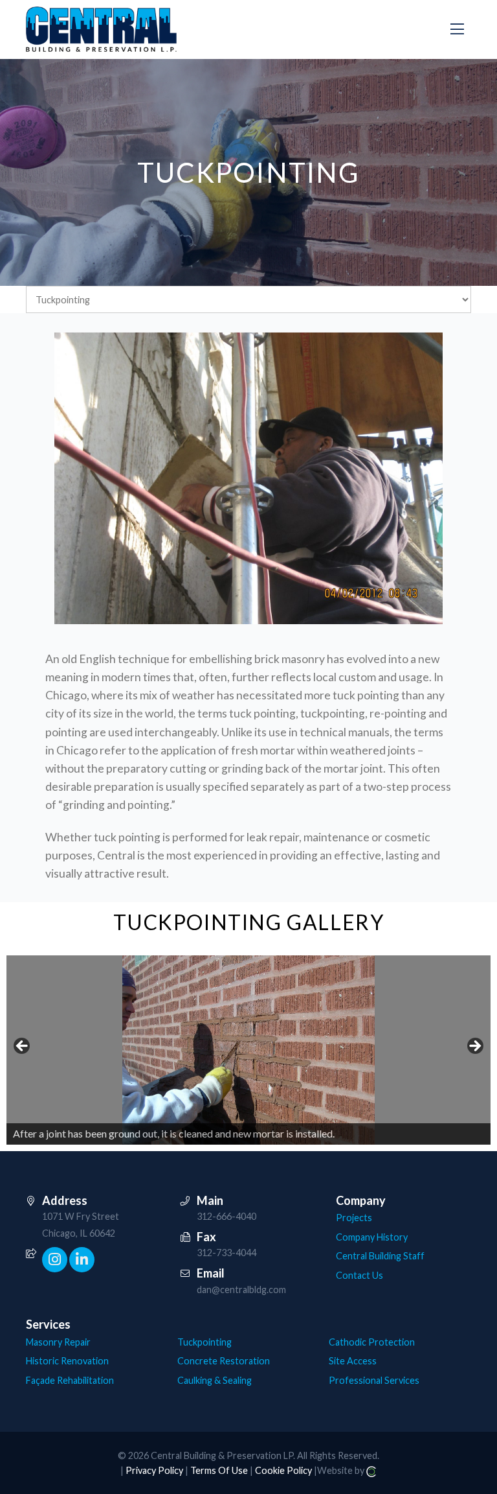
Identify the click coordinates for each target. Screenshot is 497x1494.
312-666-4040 (226, 1216)
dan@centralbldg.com (241, 1289)
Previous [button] (22, 1046)
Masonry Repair (58, 1342)
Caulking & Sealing (214, 1380)
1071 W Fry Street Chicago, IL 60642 (80, 1225)
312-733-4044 (226, 1252)
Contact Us (359, 1275)
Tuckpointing (204, 1342)
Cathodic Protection (372, 1342)
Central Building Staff (380, 1255)
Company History (372, 1237)
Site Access (353, 1360)
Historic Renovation (67, 1360)
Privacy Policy (154, 1470)
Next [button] (474, 1046)
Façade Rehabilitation (70, 1380)
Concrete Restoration (223, 1360)
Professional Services (374, 1380)
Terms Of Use (219, 1470)
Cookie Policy (283, 1470)
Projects (354, 1217)
